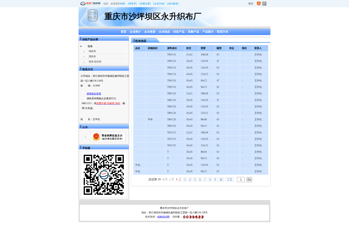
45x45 (189, 61)
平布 (150, 119)
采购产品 (193, 31)
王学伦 (258, 54)
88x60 (204, 119)
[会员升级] (159, 3)
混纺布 (92, 56)
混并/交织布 (95, 61)
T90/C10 (171, 54)
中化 (137, 165)
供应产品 (179, 31)
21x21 (189, 54)
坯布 (90, 46)
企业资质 (150, 31)
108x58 (204, 54)
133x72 (204, 74)
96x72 (204, 80)
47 (218, 61)
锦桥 (122, 3)
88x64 (204, 151)
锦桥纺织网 (163, 216)
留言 (250, 3)
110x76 (204, 61)
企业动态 (164, 31)
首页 (123, 31)
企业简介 (135, 31)
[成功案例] (173, 3)
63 (218, 54)
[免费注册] (145, 3)
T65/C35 (171, 132)
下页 (229, 179)
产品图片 (208, 31)
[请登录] (132, 3)
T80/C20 (171, 93)
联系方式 (222, 31)
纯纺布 (92, 51)
